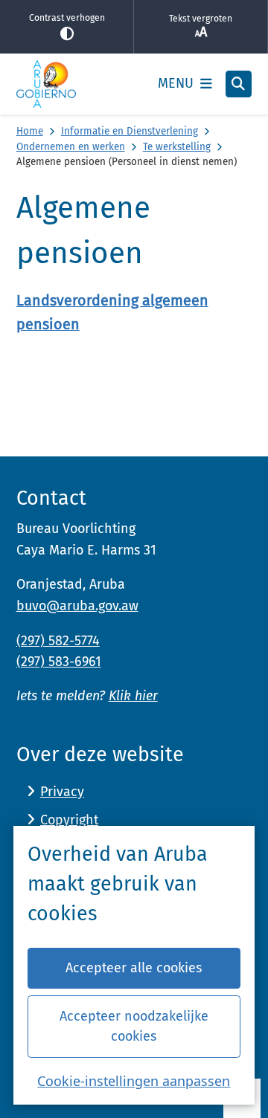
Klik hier (133, 696)
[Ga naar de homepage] (46, 84)
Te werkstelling (177, 146)
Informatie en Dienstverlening (129, 131)
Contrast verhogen (67, 18)
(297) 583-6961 (58, 661)
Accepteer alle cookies (134, 968)
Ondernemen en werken (70, 146)
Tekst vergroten (200, 18)
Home (29, 131)
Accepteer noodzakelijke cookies (134, 1026)
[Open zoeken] (239, 84)
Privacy (62, 791)
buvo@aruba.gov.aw (77, 606)
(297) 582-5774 (58, 641)
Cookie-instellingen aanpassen (133, 1081)
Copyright (69, 820)
